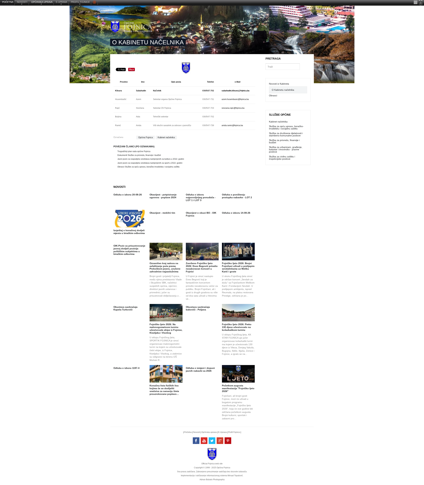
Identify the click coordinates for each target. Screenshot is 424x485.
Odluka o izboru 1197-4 (126, 368)
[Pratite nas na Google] (220, 440)
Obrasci (273, 95)
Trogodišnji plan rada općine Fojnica (133, 151)
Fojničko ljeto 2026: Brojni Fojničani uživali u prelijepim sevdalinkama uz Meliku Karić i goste (238, 267)
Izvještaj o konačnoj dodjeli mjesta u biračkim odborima (129, 231)
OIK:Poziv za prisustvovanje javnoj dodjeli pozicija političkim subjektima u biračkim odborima (129, 249)
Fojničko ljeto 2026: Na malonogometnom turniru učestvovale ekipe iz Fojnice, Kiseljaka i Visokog (166, 328)
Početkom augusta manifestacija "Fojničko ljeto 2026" (238, 388)
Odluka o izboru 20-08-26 (127, 194)
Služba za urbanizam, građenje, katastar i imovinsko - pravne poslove (285, 149)
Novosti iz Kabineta (279, 84)
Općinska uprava (209, 432)
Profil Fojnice (234, 432)
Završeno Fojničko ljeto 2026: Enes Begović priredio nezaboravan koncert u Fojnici (202, 267)
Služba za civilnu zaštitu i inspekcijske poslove (282, 157)
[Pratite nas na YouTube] (204, 440)
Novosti (196, 432)
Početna (188, 432)
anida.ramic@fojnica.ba (232, 125)
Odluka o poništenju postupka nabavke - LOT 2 (237, 196)
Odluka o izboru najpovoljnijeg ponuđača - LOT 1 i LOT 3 (201, 197)
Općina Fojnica (145, 137)
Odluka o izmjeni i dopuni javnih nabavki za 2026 (200, 369)
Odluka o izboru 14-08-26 (236, 212)
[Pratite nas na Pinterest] (228, 440)
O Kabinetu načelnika (283, 90)
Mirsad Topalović (235, 475)
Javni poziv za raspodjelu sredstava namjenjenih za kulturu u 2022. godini (150, 159)
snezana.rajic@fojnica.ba (233, 108)
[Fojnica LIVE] (94, 2)
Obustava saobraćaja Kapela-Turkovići (125, 308)
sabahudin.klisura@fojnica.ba (235, 91)
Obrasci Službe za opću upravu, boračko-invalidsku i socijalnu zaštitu (148, 167)
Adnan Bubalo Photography (212, 479)
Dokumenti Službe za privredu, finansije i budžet (139, 155)
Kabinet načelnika (166, 137)
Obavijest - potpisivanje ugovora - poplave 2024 (163, 196)
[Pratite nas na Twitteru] (212, 440)
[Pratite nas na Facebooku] (196, 440)
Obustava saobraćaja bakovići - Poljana (198, 308)
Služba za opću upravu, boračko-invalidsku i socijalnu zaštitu (286, 127)
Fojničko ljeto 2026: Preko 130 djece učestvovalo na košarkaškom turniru (236, 327)
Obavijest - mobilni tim (162, 212)
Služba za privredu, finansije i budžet (284, 141)
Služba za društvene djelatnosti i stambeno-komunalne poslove (286, 134)
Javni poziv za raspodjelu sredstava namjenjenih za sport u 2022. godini (149, 163)
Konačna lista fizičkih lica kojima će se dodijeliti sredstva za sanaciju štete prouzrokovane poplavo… (164, 389)
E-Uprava (222, 432)
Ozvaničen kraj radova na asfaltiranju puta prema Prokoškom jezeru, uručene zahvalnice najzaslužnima (165, 267)
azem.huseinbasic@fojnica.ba (235, 99)
